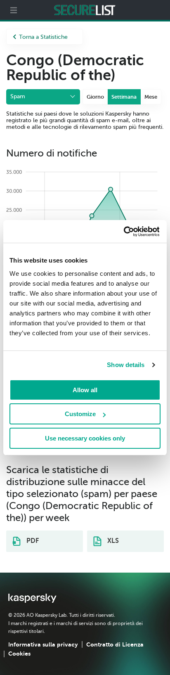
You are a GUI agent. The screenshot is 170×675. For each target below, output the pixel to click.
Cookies (19, 653)
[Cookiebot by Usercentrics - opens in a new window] (123, 231)
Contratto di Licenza (115, 644)
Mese (150, 97)
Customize (80, 413)
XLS (112, 541)
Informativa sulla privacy (43, 644)
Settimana (124, 97)
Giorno (95, 97)
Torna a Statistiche (43, 37)
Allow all (85, 389)
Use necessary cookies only (85, 438)
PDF (32, 541)
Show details (125, 364)
